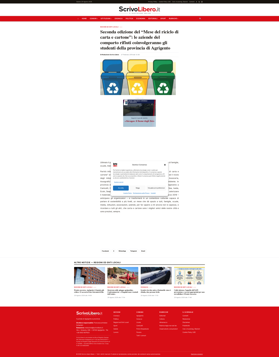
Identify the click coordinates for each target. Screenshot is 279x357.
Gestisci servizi (118, 182)
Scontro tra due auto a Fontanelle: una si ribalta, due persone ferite (156, 291)
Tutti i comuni (141, 335)
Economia (140, 18)
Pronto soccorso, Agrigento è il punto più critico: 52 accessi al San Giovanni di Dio (89, 291)
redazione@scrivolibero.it (94, 328)
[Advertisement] (139, 144)
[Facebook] (196, 2)
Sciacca (139, 319)
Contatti (153, 193)
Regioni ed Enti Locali (109, 27)
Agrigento (139, 316)
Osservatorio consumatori (168, 329)
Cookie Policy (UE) (165, 2)
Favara (138, 332)
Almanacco (163, 322)
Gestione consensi (197, 354)
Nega (138, 188)
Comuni (93, 18)
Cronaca (119, 18)
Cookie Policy (127, 193)
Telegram (133, 251)
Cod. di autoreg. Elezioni (180, 2)
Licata (138, 322)
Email (143, 251)
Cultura (162, 319)
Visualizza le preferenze (156, 188)
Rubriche (173, 18)
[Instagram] (202, 2)
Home (84, 18)
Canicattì (139, 325)
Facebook (105, 251)
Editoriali (152, 18)
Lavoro (115, 332)
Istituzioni (105, 18)
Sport (163, 18)
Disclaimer (186, 322)
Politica (129, 18)
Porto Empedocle (142, 329)
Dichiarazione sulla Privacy (141, 193)
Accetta (121, 188)
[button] (165, 165)
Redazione (186, 319)
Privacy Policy (152, 2)
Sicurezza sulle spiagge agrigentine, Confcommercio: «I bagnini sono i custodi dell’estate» (122, 292)
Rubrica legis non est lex (168, 325)
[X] (199, 2)
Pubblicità (186, 325)
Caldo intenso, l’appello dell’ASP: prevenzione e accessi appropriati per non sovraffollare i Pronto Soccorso (189, 292)
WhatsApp (122, 251)
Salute (115, 329)
